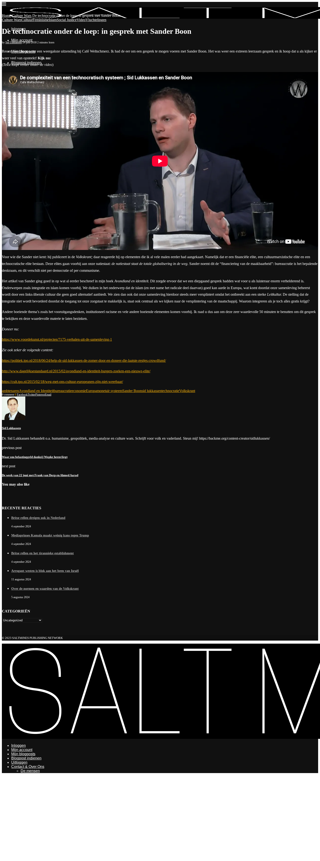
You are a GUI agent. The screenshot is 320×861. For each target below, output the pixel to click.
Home (6, 16)
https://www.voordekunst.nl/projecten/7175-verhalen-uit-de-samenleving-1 (57, 339)
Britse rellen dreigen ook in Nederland (38, 518)
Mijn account (21, 40)
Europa (91, 391)
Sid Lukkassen (13, 42)
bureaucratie (63, 391)
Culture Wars (21, 16)
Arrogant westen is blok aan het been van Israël (45, 571)
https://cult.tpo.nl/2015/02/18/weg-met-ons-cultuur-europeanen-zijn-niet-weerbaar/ (62, 382)
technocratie (170, 391)
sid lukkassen (151, 391)
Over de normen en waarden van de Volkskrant (45, 588)
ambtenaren (10, 391)
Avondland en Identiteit (36, 391)
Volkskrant (187, 391)
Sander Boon (132, 391)
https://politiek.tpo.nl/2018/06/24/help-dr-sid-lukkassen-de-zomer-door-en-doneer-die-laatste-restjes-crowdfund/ (84, 361)
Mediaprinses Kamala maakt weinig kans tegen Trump (50, 535)
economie (79, 391)
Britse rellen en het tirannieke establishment (42, 553)
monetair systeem (109, 391)
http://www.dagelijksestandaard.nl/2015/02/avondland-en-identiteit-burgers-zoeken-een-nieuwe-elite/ (76, 371)
